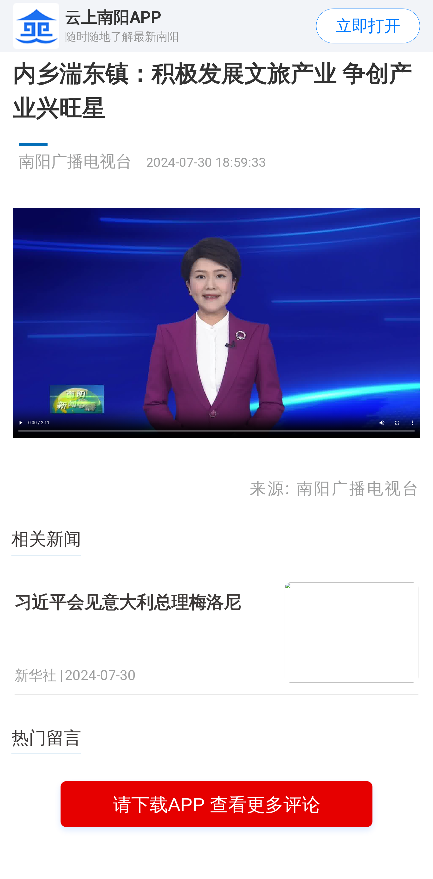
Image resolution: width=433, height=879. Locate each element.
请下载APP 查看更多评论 (216, 804)
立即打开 (368, 26)
